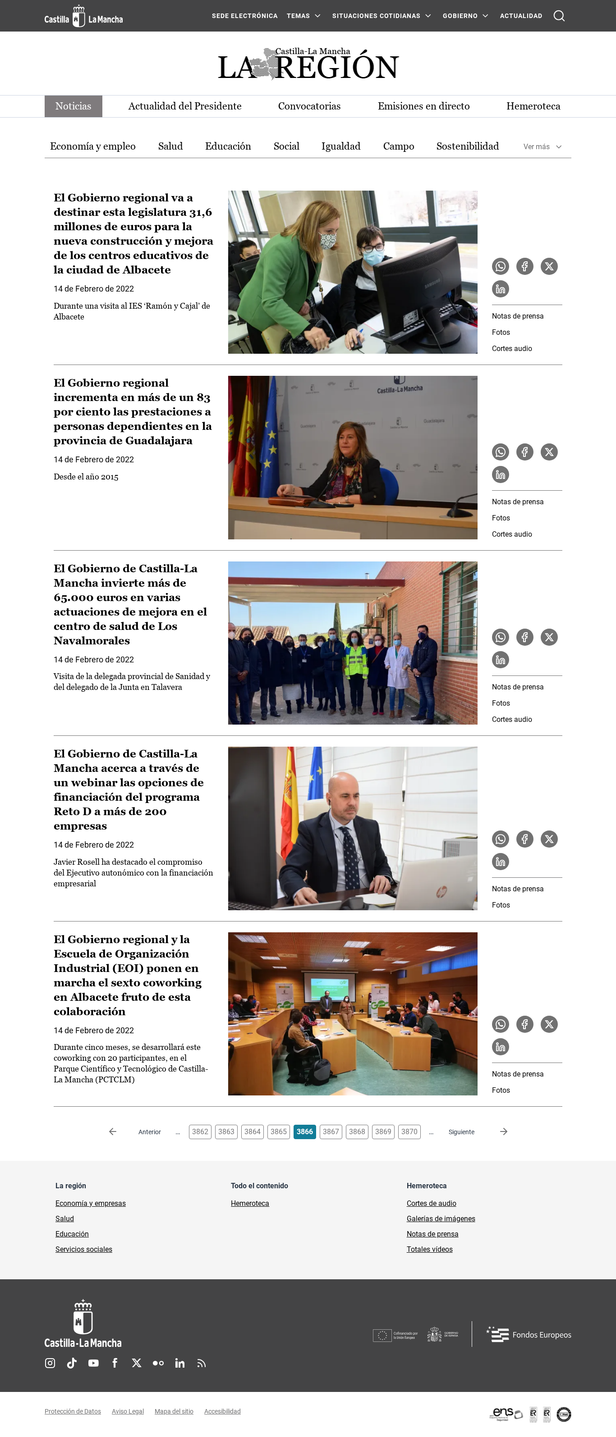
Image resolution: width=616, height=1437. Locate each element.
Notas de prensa (518, 316)
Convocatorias (309, 106)
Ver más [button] (537, 146)
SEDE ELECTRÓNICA (245, 15)
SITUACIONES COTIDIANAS (376, 15)
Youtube (93, 1363)
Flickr (158, 1363)
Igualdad (341, 146)
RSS (201, 1363)
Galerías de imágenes (441, 1218)
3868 (357, 1131)
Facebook (115, 1363)
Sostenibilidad (468, 146)
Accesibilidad (222, 1411)
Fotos (501, 332)
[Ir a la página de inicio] (84, 15)
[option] (93, 147)
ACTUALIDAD (521, 15)
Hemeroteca (533, 106)
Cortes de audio (431, 1203)
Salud (170, 146)
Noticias (73, 106)
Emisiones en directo (424, 106)
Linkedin (180, 1363)
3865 (279, 1131)
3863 (226, 1131)
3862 (200, 1131)
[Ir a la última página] (496, 1132)
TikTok (72, 1363)
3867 (331, 1131)
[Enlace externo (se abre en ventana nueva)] (529, 1414)
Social (286, 146)
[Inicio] (167, 1323)
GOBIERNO (460, 15)
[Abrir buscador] (559, 16)
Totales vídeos (430, 1249)
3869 (383, 1131)
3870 (409, 1131)
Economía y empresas (90, 1203)
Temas (298, 15)
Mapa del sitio (174, 1411)
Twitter (136, 1363)
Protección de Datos (73, 1411)
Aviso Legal (128, 1411)
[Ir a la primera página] (120, 1132)
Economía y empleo (93, 146)
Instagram (50, 1363)
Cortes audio (512, 348)
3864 (252, 1131)
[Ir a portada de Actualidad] (308, 66)
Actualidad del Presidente (185, 106)
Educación (228, 146)
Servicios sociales (83, 1249)
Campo (398, 146)
